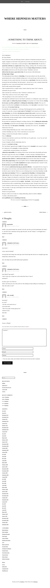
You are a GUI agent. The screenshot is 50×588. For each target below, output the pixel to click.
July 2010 (4, 433)
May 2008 (4, 483)
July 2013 (4, 411)
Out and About (5, 546)
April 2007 (4, 510)
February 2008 (5, 489)
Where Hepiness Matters (25, 18)
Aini (3, 397)
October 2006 (4, 522)
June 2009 (4, 456)
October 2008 (4, 472)
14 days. (3, 391)
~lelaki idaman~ (43, 212)
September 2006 (5, 524)
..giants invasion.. (7, 212)
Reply (3, 236)
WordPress (22, 581)
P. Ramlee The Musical (6, 548)
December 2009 (5, 444)
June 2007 (4, 505)
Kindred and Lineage (6, 540)
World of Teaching (5, 559)
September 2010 (5, 429)
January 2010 (4, 441)
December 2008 (5, 468)
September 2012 (5, 421)
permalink (37, 199)
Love (3, 542)
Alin (27, 43)
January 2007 (4, 516)
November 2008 (5, 470)
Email (4, 352)
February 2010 (5, 439)
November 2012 (5, 417)
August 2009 (4, 452)
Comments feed (5, 568)
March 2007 (4, 512)
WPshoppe (35, 581)
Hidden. (3, 383)
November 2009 (5, 446)
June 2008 (4, 481)
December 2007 (5, 493)
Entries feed (4, 566)
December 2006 (5, 518)
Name (4, 348)
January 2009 (4, 466)
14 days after (4, 389)
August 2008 (4, 477)
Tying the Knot (5, 554)
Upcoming (27, 1)
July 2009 (4, 454)
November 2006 (5, 520)
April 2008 (4, 485)
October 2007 (4, 497)
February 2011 (5, 425)
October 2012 (4, 419)
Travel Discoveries (5, 552)
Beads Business (5, 530)
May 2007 (4, 508)
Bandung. (7, 397)
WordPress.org (5, 570)
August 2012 (4, 423)
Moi (22, 1)
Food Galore (4, 536)
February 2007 (5, 514)
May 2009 (4, 458)
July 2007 (4, 503)
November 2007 (5, 495)
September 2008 (5, 475)
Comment (5, 330)
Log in (3, 564)
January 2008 (4, 491)
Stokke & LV (4, 385)
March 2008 (4, 487)
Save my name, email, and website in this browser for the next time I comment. (21, 358)
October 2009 (4, 448)
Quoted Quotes (35, 43)
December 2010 (5, 427)
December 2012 (5, 415)
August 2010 (4, 431)
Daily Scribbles (5, 532)
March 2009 (4, 462)
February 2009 (5, 464)
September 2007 (5, 499)
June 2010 (4, 435)
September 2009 (5, 450)
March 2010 (4, 437)
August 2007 (4, 501)
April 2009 (4, 460)
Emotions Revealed (6, 534)
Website (4, 355)
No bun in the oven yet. (6, 387)
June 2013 (4, 413)
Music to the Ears (5, 544)
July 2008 (4, 479)
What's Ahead (5, 556)
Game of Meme (5, 538)
